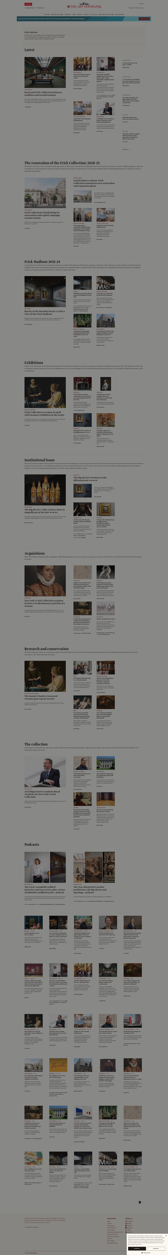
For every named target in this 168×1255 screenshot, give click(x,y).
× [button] (166, 1235)
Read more (138, 1244)
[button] (146, 1253)
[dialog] (147, 1244)
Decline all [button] (156, 1248)
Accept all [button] (137, 1248)
